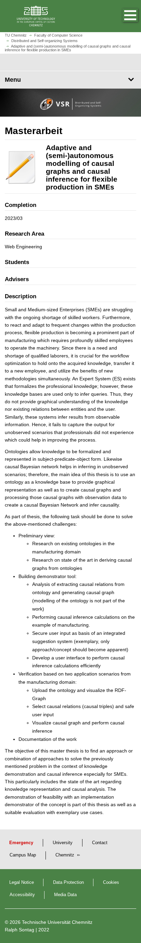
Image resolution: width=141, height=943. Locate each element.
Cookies (111, 882)
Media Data (65, 894)
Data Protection (68, 882)
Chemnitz (65, 855)
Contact (99, 842)
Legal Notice (21, 882)
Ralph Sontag (19, 929)
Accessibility (22, 894)
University (63, 842)
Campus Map (23, 855)
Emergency (21, 842)
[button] (123, 16)
